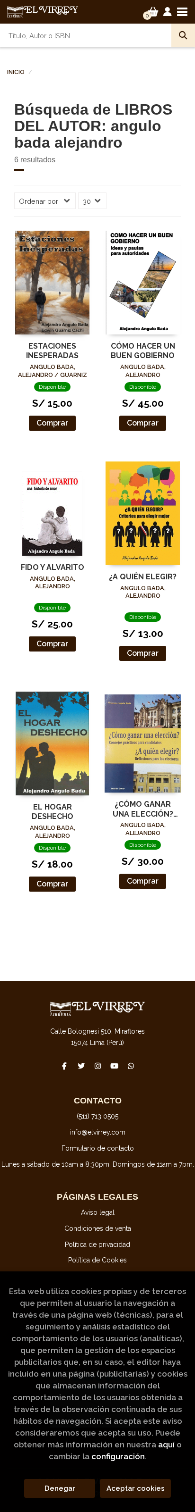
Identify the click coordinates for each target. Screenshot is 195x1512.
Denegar (59, 1488)
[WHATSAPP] (131, 1066)
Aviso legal (98, 1212)
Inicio (16, 72)
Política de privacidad (97, 1244)
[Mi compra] (153, 11)
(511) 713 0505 (97, 1116)
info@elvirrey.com (97, 1132)
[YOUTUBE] (114, 1066)
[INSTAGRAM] (97, 1066)
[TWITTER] (81, 1066)
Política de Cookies (97, 1260)
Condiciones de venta (97, 1228)
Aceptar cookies (135, 1488)
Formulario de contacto (98, 1148)
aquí (166, 1444)
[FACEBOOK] (64, 1066)
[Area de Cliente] (167, 12)
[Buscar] (183, 35)
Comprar (52, 422)
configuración (118, 1456)
